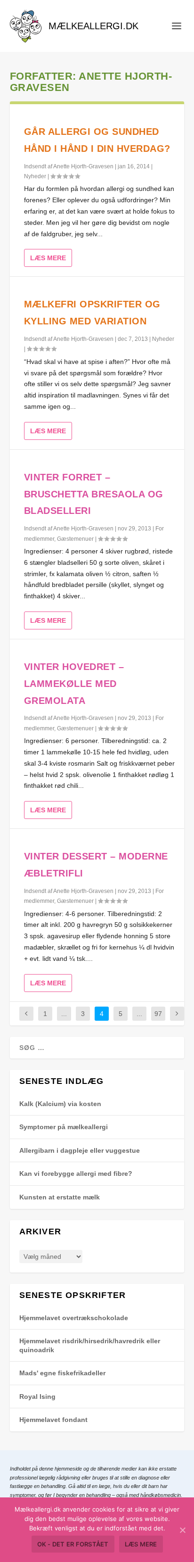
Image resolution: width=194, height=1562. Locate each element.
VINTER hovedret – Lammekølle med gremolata (74, 683)
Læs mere (48, 258)
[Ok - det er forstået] (182, 1530)
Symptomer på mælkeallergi (63, 1127)
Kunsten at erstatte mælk (59, 1197)
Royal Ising (37, 1396)
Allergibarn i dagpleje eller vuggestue (79, 1150)
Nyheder (35, 176)
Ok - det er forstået (73, 1544)
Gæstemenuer (75, 539)
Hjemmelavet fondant (53, 1419)
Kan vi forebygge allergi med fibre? (75, 1173)
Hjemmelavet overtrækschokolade (73, 1318)
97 (158, 1013)
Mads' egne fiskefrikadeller (62, 1373)
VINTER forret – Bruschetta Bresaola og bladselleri (93, 494)
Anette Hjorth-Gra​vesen (83, 166)
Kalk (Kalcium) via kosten (60, 1103)
